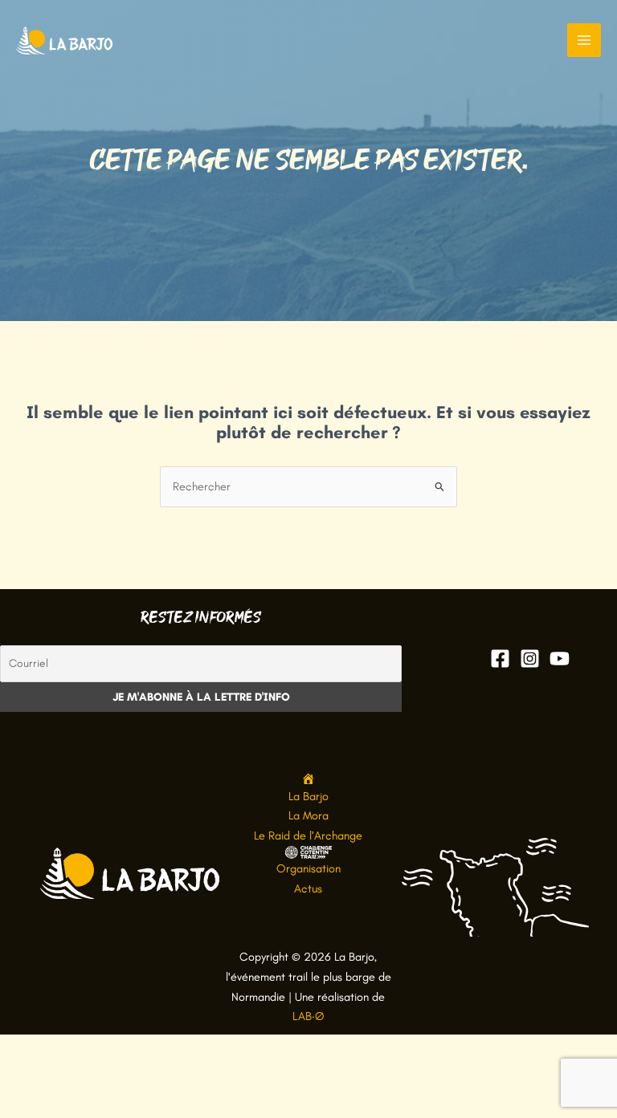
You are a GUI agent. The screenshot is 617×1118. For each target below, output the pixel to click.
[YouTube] (560, 658)
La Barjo (308, 796)
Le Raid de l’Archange (308, 835)
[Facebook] (500, 658)
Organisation (308, 868)
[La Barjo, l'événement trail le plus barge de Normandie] (64, 40)
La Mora (308, 815)
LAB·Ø (308, 1016)
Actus (308, 888)
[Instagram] (530, 658)
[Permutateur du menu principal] (584, 40)
